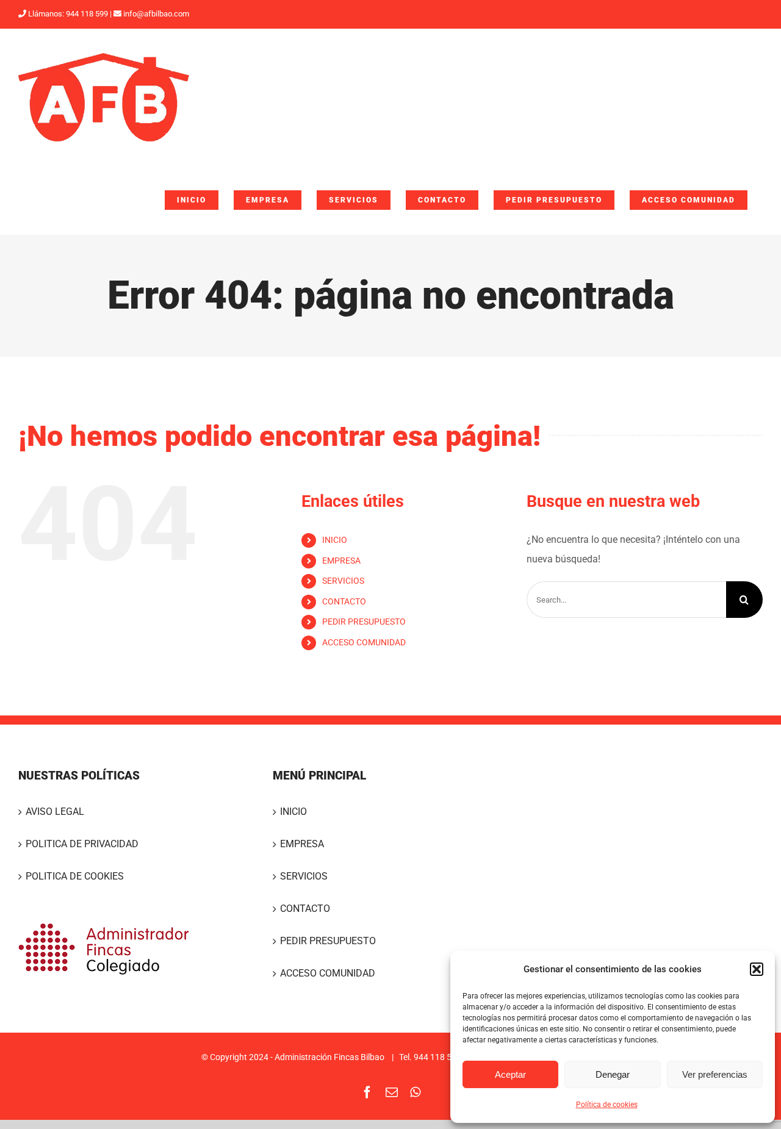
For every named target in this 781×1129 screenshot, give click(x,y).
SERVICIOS (343, 581)
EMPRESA (341, 560)
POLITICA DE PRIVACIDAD (82, 844)
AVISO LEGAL (55, 811)
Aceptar (510, 1074)
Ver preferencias (714, 1074)
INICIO (334, 540)
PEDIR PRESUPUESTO (364, 621)
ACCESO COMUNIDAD (364, 642)
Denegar (613, 1074)
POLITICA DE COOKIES (75, 876)
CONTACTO (344, 601)
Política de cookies (607, 1104)
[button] (756, 969)
